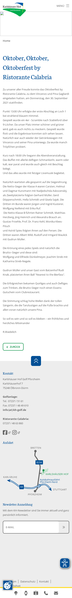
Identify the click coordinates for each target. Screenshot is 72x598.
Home (6, 41)
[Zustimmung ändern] (8, 585)
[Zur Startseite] (14, 10)
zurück (14, 347)
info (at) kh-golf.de (14, 410)
